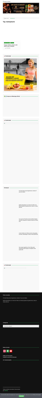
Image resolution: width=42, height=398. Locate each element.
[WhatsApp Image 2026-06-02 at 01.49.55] (21, 152)
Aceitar (21, 396)
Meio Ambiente (7, 42)
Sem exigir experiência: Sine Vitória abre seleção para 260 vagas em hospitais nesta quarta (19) (27, 248)
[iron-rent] (20, 74)
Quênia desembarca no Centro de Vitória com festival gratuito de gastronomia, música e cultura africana (28, 206)
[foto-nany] (15, 278)
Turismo (12, 42)
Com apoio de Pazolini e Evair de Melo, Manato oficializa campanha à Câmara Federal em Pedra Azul (28, 220)
